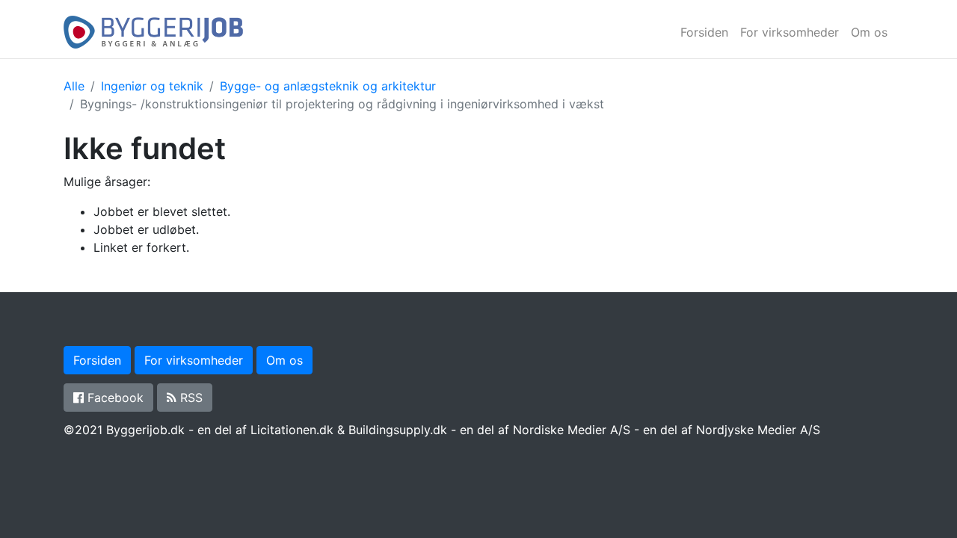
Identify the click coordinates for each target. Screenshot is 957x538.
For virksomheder (789, 32)
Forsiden (704, 32)
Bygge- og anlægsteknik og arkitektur (328, 85)
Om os (869, 32)
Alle (74, 85)
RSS (189, 397)
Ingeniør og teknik (152, 85)
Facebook (114, 397)
